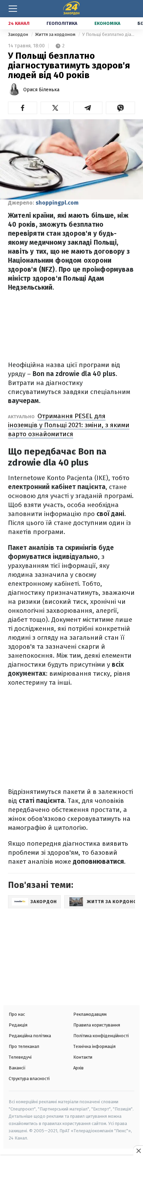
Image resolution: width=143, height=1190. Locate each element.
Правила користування (96, 1025)
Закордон (18, 34)
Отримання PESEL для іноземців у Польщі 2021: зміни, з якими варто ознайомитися (68, 425)
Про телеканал (24, 1046)
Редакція (18, 1025)
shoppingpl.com (57, 202)
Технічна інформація (94, 1046)
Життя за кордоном (55, 34)
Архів (78, 1067)
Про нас (17, 1014)
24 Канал (19, 23)
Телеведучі (20, 1057)
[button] (22, 108)
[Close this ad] (138, 1150)
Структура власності (29, 1078)
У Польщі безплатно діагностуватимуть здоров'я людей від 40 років (108, 34)
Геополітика (62, 23)
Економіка (107, 23)
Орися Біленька (41, 90)
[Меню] (13, 9)
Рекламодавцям (90, 1014)
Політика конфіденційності (101, 1035)
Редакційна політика (30, 1035)
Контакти (82, 1057)
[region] (71, 1173)
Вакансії (17, 1067)
